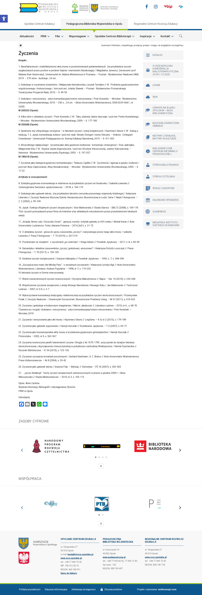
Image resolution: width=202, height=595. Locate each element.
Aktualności (27, 36)
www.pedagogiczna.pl (114, 557)
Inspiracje (146, 36)
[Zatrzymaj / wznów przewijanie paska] (20, 45)
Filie (57, 36)
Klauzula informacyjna (56, 589)
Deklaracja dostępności (84, 589)
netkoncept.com (167, 589)
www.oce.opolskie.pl (71, 558)
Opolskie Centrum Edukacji (39, 23)
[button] (4, 19)
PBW (43, 36)
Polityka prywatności (29, 589)
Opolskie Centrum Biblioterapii (113, 36)
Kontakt (165, 36)
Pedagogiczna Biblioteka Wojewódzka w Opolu (94, 23)
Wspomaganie (77, 36)
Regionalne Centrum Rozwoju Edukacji (156, 23)
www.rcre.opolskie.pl (156, 557)
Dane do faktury (69, 573)
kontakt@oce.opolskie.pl (80, 554)
